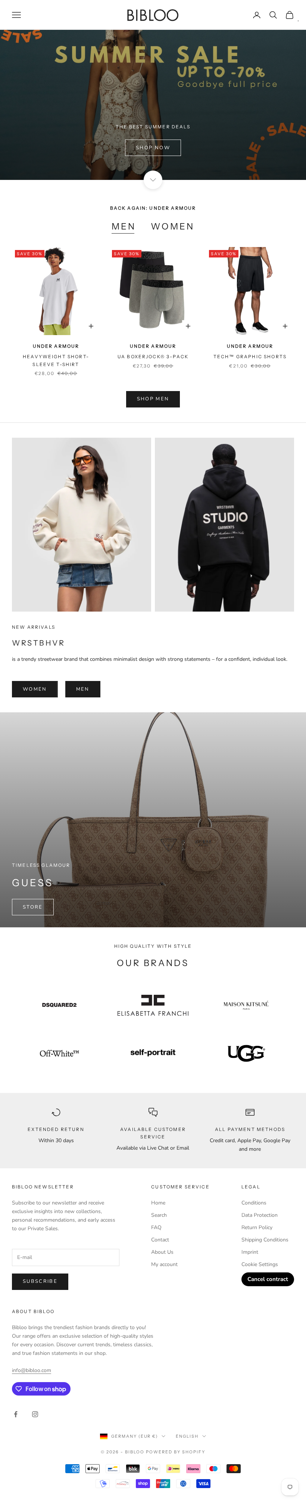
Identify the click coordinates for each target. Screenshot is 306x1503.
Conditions (253, 1202)
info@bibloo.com (31, 1370)
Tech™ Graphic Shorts (250, 356)
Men (124, 226)
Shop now (153, 147)
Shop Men (153, 399)
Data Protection (259, 1215)
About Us (162, 1252)
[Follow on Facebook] (15, 1414)
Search (159, 1215)
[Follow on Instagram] (35, 1414)
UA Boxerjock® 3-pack (153, 356)
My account (164, 1264)
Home (158, 1202)
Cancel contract (267, 1279)
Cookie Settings (259, 1264)
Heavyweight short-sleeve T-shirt (56, 360)
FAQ (156, 1227)
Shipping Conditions (264, 1239)
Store (33, 907)
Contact (160, 1239)
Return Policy (256, 1227)
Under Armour (56, 346)
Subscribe (40, 1281)
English (187, 1436)
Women (172, 226)
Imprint (249, 1252)
